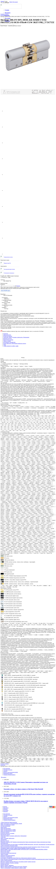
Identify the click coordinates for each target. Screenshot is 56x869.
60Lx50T (26, 521)
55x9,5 (2, 516)
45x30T (8, 490)
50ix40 (48, 499)
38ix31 (2, 469)
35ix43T (49, 454)
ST (46, 408)
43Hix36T (8, 484)
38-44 (27, 415)
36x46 (9, 463)
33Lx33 (45, 450)
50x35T (20, 502)
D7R (2, 381)
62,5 (11, 418)
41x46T (27, 479)
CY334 (47, 406)
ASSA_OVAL (45, 396)
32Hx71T (14, 449)
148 (30, 429)
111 (33, 426)
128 (42, 427)
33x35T (23, 452)
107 (8, 426)
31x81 (47, 445)
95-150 (53, 423)
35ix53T (28, 456)
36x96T (33, 464)
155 (40, 429)
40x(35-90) (3, 475)
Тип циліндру (4, 382)
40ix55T (39, 472)
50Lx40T (47, 501)
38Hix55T (45, 468)
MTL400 (24, 380)
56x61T (22, 517)
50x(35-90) (4, 502)
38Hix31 (39, 467)
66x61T (7, 534)
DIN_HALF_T (32, 395)
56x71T (37, 517)
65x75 (53, 531)
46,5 (3, 416)
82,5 (28, 422)
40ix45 (12, 472)
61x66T (27, 525)
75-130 (16, 421)
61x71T (37, 525)
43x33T (12, 486)
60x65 (27, 523)
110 (24, 426)
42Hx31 (20, 482)
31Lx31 (17, 439)
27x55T (42, 435)
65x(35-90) (31, 529)
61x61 (12, 525)
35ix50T (23, 456)
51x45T (49, 505)
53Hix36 (14, 510)
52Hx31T (31, 508)
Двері (4, 344)
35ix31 (12, 454)
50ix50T (14, 501)
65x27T (38, 529)
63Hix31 (31, 528)
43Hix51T (39, 484)
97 (5, 425)
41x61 (9, 480)
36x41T (4, 463)
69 (4, 419)
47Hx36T (44, 495)
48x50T (12, 499)
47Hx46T (14, 497)
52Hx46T (14, 509)
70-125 (14, 419)
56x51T (2, 517)
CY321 (11, 406)
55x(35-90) (13, 513)
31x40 (43, 441)
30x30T (17, 438)
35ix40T (43, 454)
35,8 (20, 415)
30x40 (32, 438)
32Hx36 (43, 446)
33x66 (8, 453)
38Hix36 (51, 467)
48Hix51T (49, 498)
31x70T (8, 445)
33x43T (48, 452)
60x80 (3, 524)
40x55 (9, 476)
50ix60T (31, 501)
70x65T (29, 536)
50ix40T (53, 499)
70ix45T (33, 535)
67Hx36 (24, 534)
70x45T (7, 536)
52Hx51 (20, 509)
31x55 (48, 442)
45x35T (19, 490)
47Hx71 (8, 498)
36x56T (34, 463)
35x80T (32, 460)
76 (20, 421)
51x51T (17, 506)
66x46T (45, 532)
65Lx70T (25, 529)
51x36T (39, 505)
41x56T (52, 479)
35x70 (12, 460)
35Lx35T (3, 457)
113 (40, 426)
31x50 (28, 442)
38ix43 (17, 469)
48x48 (7, 499)
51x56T (27, 506)
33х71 (42, 453)
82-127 (23, 422)
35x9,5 (41, 460)
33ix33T (41, 449)
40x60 (18, 476)
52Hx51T (26, 509)
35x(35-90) (20, 457)
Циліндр (16, 363)
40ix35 (44, 471)
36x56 (28, 463)
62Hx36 (8, 527)
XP (10, 402)
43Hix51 (33, 484)
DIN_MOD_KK (41, 395)
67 (49, 418)
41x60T (4, 480)
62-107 (2, 418)
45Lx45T (40, 488)
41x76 (44, 480)
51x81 (7, 508)
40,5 (39, 415)
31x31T (13, 441)
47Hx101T (20, 495)
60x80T (8, 524)
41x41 (12, 479)
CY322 (16, 406)
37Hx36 (2, 465)
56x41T (34, 516)
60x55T (13, 523)
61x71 (32, 525)
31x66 (48, 443)
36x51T (24, 463)
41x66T (29, 480)
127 (39, 427)
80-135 (3, 422)
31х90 (8, 446)
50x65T (17, 504)
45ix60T (12, 488)
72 (30, 419)
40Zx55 (23, 478)
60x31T (38, 521)
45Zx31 (7, 493)
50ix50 (9, 501)
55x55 (51, 513)
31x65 (38, 443)
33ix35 (46, 449)
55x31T (25, 513)
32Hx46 (14, 447)
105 (49, 425)
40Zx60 (28, 478)
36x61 (38, 463)
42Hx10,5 (14, 482)
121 (12, 427)
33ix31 (31, 449)
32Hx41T (8, 447)
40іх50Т (34, 478)
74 (1, 421)
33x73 (12, 453)
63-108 (18, 418)
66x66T (13, 534)
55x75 (37, 514)
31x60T (18, 443)
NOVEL (34, 381)
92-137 (39, 423)
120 (8, 427)
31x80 (37, 445)
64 (22, 418)
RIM (39, 396)
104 (46, 425)
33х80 (46, 453)
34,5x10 (2, 454)
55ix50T (44, 512)
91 (28, 423)
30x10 (7, 438)
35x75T (22, 460)
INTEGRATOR (17, 381)
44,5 (50, 415)
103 (42, 425)
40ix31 (28, 471)
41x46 (22, 479)
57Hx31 (2, 519)
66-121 (41, 418)
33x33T (18, 452)
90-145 (24, 423)
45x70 (31, 491)
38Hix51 (33, 468)
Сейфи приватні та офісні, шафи (10, 346)
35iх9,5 (45, 456)
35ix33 (22, 454)
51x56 (22, 506)
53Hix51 (33, 510)
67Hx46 (41, 534)
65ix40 (52, 528)
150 (33, 429)
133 (5, 429)
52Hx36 (36, 508)
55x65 (17, 514)
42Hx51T (20, 483)
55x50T (46, 513)
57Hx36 (14, 519)
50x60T (7, 504)
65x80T (14, 532)
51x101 (23, 505)
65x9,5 (18, 532)
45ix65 (17, 488)
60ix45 (53, 520)
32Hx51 (25, 447)
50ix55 (19, 501)
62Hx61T (13, 528)
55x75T (42, 514)
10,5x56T (12, 435)
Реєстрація (15, 2)
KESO (21, 366)
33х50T (37, 453)
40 (30, 415)
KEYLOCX (49, 380)
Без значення (5, 380)
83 (31, 422)
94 (46, 423)
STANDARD (52, 408)
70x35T (51, 535)
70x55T (18, 536)
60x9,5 (13, 524)
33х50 (32, 453)
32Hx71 (8, 449)
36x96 (28, 464)
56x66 (27, 517)
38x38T (47, 469)
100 (15, 425)
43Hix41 (15, 484)
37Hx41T (20, 465)
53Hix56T (38, 510)
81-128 (11, 422)
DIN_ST (16, 395)
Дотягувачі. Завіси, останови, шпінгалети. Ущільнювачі (16, 337)
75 (7, 421)
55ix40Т (23, 512)
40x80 (9, 478)
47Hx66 (49, 497)
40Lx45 (30, 473)
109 (21, 426)
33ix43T (19, 450)
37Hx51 (37, 465)
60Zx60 (18, 524)
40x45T (44, 475)
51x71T (2, 508)
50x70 (21, 504)
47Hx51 (20, 497)
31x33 (18, 441)
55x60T (12, 514)
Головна (7, 10)
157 (44, 429)
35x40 (51, 457)
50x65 (12, 504)
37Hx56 (49, 465)
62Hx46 (31, 527)
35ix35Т (33, 454)
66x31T (29, 532)
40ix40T (7, 472)
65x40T (2, 531)
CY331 (32, 406)
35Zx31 (51, 460)
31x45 (9, 442)
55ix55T (2, 513)
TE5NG (48, 381)
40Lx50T (42, 473)
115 (44, 426)
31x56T (8, 443)
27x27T (22, 435)
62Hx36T (14, 527)
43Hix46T (27, 484)
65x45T (13, 531)
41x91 (3, 482)
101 (24, 425)
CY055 (14, 408)
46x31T (23, 493)
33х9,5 (51, 453)
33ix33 (36, 449)
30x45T (47, 438)
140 (12, 429)
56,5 (35, 416)
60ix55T (20, 521)
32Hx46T (20, 447)
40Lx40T (25, 473)
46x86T (4, 495)
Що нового (7, 12)
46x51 (53, 493)
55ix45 (28, 512)
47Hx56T (37, 497)
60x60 (18, 523)
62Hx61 (8, 528)
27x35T (32, 435)
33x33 (13, 452)
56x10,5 (12, 516)
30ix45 (46, 437)
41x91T (8, 482)
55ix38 (18, 512)
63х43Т (42, 528)
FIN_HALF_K (33, 396)
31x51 (38, 442)
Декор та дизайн (7, 341)
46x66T (34, 494)
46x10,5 (12, 493)
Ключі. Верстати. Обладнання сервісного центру (14, 343)
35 (16, 415)
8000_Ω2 (36, 380)
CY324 (27, 406)
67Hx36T (29, 534)
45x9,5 (2, 493)
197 (21, 430)
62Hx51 (43, 527)
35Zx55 (7, 461)
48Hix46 (31, 498)
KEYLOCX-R (41, 381)
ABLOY (16, 366)
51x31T (29, 505)
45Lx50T (46, 488)
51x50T (7, 506)
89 (9, 423)
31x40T (48, 441)
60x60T (23, 523)
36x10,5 (23, 461)
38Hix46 (21, 468)
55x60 (7, 514)
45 (53, 415)
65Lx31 (14, 529)
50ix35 (37, 499)
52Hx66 (2, 510)
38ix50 (22, 469)
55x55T (2, 514)
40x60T (24, 476)
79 (47, 421)
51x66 (42, 506)
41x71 (34, 480)
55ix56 (7, 513)
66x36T (35, 532)
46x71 (38, 494)
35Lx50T (14, 457)
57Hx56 (8, 520)
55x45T (41, 513)
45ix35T (2, 487)
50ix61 (35, 501)
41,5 (43, 415)
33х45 (27, 453)
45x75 (41, 491)
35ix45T (7, 456)
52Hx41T (3, 509)
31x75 (22, 445)
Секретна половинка (7, 363)
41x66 (24, 480)
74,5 (4, 421)
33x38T (33, 452)
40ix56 (44, 472)
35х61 (18, 461)
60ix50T (14, 521)
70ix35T (28, 535)
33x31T (8, 452)
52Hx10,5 (19, 508)
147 (26, 429)
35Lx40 (8, 457)
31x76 (32, 445)
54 (24, 416)
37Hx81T (33, 467)
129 (46, 427)
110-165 (29, 426)
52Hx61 (43, 509)
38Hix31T (44, 467)
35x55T (37, 458)
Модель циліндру (5, 404)
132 (1, 429)
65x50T (18, 531)
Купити (18, 285)
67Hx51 (53, 534)
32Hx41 (2, 447)
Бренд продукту (4, 365)
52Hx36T (42, 508)
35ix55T (34, 456)
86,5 (49, 422)
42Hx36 (32, 482)
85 (37, 422)
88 (6, 423)
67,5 (53, 418)
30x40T (37, 438)
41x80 (48, 480)
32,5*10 (13, 446)
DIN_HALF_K (23, 395)
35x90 (46, 460)
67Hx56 (10, 535)
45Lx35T (29, 488)
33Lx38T (3, 452)
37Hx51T (43, 465)
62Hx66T (25, 528)
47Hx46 (8, 497)
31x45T (14, 442)
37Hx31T (50, 464)
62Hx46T (37, 527)
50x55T (51, 502)
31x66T (53, 443)
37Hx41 (14, 465)
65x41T (7, 531)
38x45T (53, 469)
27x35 (27, 435)
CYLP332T (26, 408)
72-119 (39, 419)
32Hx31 (31, 446)
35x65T (7, 460)
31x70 (3, 445)
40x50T (4, 476)
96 (2, 425)
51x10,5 (18, 505)
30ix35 (24, 437)
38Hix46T (27, 468)
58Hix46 (38, 520)
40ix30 (23, 471)
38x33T (37, 469)
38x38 (42, 469)
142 (15, 429)
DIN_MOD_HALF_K (6, 396)
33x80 (17, 453)
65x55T (23, 531)
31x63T (34, 443)
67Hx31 (18, 534)
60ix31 (43, 520)
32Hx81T (26, 449)
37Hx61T (9, 467)
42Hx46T (8, 483)
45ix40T (13, 487)
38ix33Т (12, 469)
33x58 (3, 453)
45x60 (7, 491)
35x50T (22, 458)
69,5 (7, 419)
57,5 (39, 416)
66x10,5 (24, 532)
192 (17, 430)
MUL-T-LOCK (5, 366)
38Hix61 (52, 468)
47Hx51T (26, 497)
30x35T (27, 438)
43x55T (22, 486)
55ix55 (49, 512)
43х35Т (32, 486)
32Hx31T (37, 446)
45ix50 (38, 487)
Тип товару (3, 362)
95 (49, 423)
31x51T (43, 442)
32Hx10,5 (25, 446)
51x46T (2, 506)
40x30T (13, 475)
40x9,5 (13, 478)
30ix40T (41, 437)
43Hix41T (20, 484)
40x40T (34, 475)
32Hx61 (49, 447)
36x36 (43, 461)
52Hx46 (8, 509)
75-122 (11, 421)
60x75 (47, 523)
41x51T (43, 479)
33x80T (22, 453)
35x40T (2, 458)
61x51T (2, 525)
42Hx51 (14, 483)
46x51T (4, 494)
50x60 (2, 504)
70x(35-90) (39, 535)
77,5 (41, 421)
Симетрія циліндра (5, 431)
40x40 (29, 475)
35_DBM (53, 406)
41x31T (50, 478)
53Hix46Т (26, 510)
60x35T (43, 521)
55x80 (47, 514)
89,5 (12, 423)
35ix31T (18, 454)
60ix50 (9, 521)
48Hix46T (37, 498)
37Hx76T (26, 467)
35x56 (41, 458)
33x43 (43, 452)
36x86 (23, 464)
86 (45, 422)
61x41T (45, 524)
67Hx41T (36, 534)
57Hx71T (32, 520)
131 (53, 427)
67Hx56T (16, 535)
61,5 (50, 416)
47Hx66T (3, 498)
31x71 (13, 445)
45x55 (49, 490)
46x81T (53, 494)
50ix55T (25, 501)
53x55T (7, 512)
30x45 (42, 438)
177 (6, 430)
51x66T (47, 506)
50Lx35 (41, 501)
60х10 (23, 524)
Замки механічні (7, 334)
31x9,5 (3, 446)
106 (5, 426)
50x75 (31, 504)
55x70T (32, 514)
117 (53, 426)
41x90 (53, 480)
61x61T (17, 525)
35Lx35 (50, 456)
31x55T (53, 442)
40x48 (49, 475)
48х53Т (23, 499)
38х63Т (13, 471)
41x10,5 (40, 478)
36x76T (13, 464)
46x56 (9, 494)
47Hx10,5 (14, 495)
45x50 (39, 490)
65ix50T (4, 529)
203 (24, 430)
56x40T (28, 516)
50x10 (10, 502)
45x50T (44, 490)
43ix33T (2, 486)
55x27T (19, 513)
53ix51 (49, 510)
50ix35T (43, 499)
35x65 (2, 460)
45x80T (51, 491)
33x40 (38, 452)
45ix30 (47, 486)
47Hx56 (31, 497)
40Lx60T (48, 473)
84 (34, 422)
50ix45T (4, 501)
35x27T (31, 457)
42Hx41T (49, 482)
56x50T (50, 516)
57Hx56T (14, 520)
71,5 (27, 419)
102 (33, 425)
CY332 (37, 406)
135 (8, 429)
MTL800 (12, 380)
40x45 (39, 475)
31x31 (8, 441)
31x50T (34, 442)
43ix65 (7, 486)
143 (19, 429)
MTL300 (42, 380)
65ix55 (9, 529)
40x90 (18, 478)
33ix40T (9, 450)
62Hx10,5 (43, 525)
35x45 (7, 458)
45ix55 (2, 488)
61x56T (7, 525)
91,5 (32, 423)
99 (11, 425)
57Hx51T (3, 520)
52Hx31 (25, 508)
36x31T (38, 461)
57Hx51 (49, 519)
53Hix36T (20, 510)
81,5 (16, 422)
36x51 (18, 463)
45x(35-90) (52, 488)
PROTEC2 (30, 380)
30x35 (22, 438)
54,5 (28, 416)
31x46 (18, 442)
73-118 (51, 419)
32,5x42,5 (19, 446)
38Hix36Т (3, 468)
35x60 (46, 458)
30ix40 (35, 437)
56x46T (44, 516)
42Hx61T (43, 483)
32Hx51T (31, 447)
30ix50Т (2, 438)
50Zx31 (2, 505)
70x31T (45, 535)
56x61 (17, 517)
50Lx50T (53, 501)
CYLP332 (20, 408)
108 (12, 426)
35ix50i (17, 456)
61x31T (34, 524)
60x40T (49, 521)
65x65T (39, 531)
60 (46, 416)
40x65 (33, 476)
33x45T (53, 452)
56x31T (18, 516)
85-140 (41, 422)
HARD (15, 402)
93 (43, 423)
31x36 (33, 441)
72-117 (34, 419)
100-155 (19, 425)
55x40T (35, 513)
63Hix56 (37, 528)
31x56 (3, 443)
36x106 (28, 461)
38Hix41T (15, 468)
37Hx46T (31, 465)
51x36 (34, 505)
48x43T (2, 499)
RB (11, 366)
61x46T (50, 524)
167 (54, 429)
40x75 (53, 476)
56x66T (32, 517)
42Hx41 (43, 482)
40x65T (38, 476)
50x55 (46, 502)
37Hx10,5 (39, 464)
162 (51, 429)
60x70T (43, 523)
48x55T (17, 499)
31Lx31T (23, 439)
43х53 (42, 486)
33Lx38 (51, 450)
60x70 (37, 523)
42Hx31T (26, 482)
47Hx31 (27, 495)
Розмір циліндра (4, 409)
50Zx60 (13, 505)
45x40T (24, 490)
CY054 (9, 408)
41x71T (39, 480)
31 (10, 415)
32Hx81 (20, 449)
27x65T (52, 435)
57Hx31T (8, 519)
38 (23, 415)
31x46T (24, 442)
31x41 (53, 441)
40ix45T (18, 472)
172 (3, 430)
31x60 (13, 443)
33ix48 (29, 450)
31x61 (23, 443)
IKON (31, 366)
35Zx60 (13, 461)
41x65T (19, 480)
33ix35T (52, 449)
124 (28, 427)
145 (22, 429)
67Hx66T (22, 535)
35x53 (27, 458)
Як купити (7, 18)
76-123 (24, 421)
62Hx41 (20, 527)
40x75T (4, 478)
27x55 (37, 435)
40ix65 (2, 473)
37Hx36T (8, 465)
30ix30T (20, 437)
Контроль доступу (7, 338)
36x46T (14, 463)
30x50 (52, 438)
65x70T (49, 531)
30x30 (12, 438)
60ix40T (48, 520)
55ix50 (39, 512)
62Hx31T (3, 527)
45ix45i (23, 487)
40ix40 (49, 471)
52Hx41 (48, 508)
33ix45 (24, 450)
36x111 (33, 461)
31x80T (42, 445)
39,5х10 (18, 471)
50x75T (37, 504)
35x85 (37, 460)
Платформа (3, 367)
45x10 (3, 490)
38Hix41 (9, 468)
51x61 (32, 506)
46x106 (18, 493)
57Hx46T (43, 519)
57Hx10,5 (48, 517)
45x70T (37, 491)
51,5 (18, 416)
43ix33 (49, 484)
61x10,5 (29, 524)
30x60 (7, 439)
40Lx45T (36, 473)
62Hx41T (26, 527)
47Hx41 (50, 495)
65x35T (48, 529)
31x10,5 (52, 439)
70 (10, 419)
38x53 (3, 471)
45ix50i (43, 487)
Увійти (10, 2)
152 (37, 429)
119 (5, 427)
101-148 (28, 425)
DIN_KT (10, 395)
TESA (26, 366)
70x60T (23, 536)
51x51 (12, 506)
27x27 (17, 435)
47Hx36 (38, 495)
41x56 (47, 479)
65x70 (43, 531)
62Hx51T (49, 527)
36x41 (53, 461)
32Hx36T (49, 446)
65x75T (4, 532)
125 (31, 427)
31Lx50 (34, 439)
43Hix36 (2, 484)
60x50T (7, 523)
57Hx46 (37, 519)
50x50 (36, 502)
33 (13, 415)
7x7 (23, 381)
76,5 (29, 421)
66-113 (36, 418)
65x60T (29, 531)
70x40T (2, 536)
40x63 (28, 476)
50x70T (27, 504)
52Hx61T (49, 509)
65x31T (43, 529)
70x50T (13, 536)
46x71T (43, 494)
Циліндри (5, 333)
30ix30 (14, 437)
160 (47, 429)
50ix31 (32, 499)
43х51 (37, 486)
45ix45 (18, 487)
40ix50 (23, 472)
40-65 (34, 415)
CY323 (21, 406)
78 (44, 421)
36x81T (18, 464)
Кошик (2, 1)
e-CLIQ (6, 381)
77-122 (36, 421)
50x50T (41, 502)
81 (7, 422)
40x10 (8, 475)
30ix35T (30, 437)
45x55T (2, 491)
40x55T (14, 476)
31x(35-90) (46, 439)
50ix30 (28, 499)
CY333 (42, 406)
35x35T (46, 457)
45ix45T (28, 487)
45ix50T (49, 487)
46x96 (9, 495)
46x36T (28, 493)
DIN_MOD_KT (50, 395)
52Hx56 (31, 509)
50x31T (15, 502)
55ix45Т (34, 512)
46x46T (43, 493)
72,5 (44, 419)
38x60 (8, 471)
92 (35, 423)
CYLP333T (33, 408)
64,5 (26, 418)
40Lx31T (7, 473)
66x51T (51, 532)
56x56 (7, 517)
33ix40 (3, 450)
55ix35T (13, 512)
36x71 (3, 464)
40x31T (19, 475)
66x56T (2, 534)
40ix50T (28, 472)
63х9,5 (47, 528)
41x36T (2, 479)
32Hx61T (3, 449)
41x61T (14, 480)
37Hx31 (45, 464)
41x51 (37, 479)
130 (49, 427)
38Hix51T (39, 468)
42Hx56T (31, 483)
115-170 (48, 426)
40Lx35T (13, 473)
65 (29, 418)
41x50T (33, 479)
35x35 (41, 457)
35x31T (36, 457)
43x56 (27, 486)
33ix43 (14, 450)
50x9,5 (51, 504)
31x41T (4, 442)
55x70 (27, 514)
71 (18, 419)
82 (19, 422)
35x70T (17, 460)
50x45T (31, 502)
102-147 (38, 425)
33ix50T (35, 450)
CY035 (3, 408)
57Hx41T (31, 519)
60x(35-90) (32, 521)
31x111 (3, 441)
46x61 (18, 494)
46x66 (28, 494)
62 (53, 416)
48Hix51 (43, 498)
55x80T (52, 514)
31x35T (28, 441)
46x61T (24, 494)
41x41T (17, 479)
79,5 (51, 421)
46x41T (34, 493)
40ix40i (2, 472)
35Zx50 (2, 461)
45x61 (17, 491)
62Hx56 (2, 528)
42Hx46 (2, 483)
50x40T (26, 502)
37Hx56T (3, 467)
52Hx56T (37, 509)
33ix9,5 (40, 450)
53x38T (2, 512)
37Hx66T (20, 467)
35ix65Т (40, 456)
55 (31, 416)
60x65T (33, 523)
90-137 (19, 423)
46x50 (48, 493)
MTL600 (18, 380)
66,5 (46, 418)
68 (1, 419)
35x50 (17, 458)
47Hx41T (3, 497)
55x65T (22, 514)
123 (24, 427)
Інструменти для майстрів (9, 342)
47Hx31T (33, 495)
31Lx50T (40, 439)
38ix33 (6, 469)
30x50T (2, 439)
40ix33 (39, 471)
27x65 (47, 435)
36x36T (48, 461)
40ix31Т (34, 471)
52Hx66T (8, 510)
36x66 (48, 463)
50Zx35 (7, 505)
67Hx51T (4, 535)
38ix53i (32, 469)
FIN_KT (26, 396)
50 (14, 416)
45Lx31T (23, 488)
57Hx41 (25, 519)
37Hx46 (25, 465)
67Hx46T (47, 534)
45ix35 (52, 486)
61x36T (39, 524)
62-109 (7, 418)
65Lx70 (19, 529)
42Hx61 (37, 483)
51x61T (37, 506)
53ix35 (44, 510)
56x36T (23, 516)
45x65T (27, 491)
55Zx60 (7, 516)
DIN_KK (4, 395)
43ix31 (44, 484)
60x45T (2, 523)
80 (54, 421)
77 (32, 421)
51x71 (52, 506)
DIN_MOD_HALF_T (17, 396)
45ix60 (6, 488)
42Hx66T (49, 483)
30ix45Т (51, 437)
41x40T (7, 479)
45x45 (29, 490)
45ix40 (7, 487)
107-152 (16, 426)
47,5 (7, 416)
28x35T (4, 437)
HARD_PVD (21, 402)
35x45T (12, 458)
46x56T (14, 494)
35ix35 (27, 454)
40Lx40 (19, 473)
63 (14, 418)
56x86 (42, 517)
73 (47, 419)
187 (13, 430)
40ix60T (49, 472)
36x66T (53, 463)
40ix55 (33, 472)
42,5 (46, 415)
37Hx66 (14, 467)
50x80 (41, 504)
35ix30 (7, 454)
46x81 (48, 494)
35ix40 (38, 454)
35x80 (27, 460)
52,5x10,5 (13, 508)
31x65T (43, 443)
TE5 (11, 381)
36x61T (43, 463)
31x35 (23, 441)
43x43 (17, 486)
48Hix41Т (25, 498)
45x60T (12, 491)
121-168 (16, 427)
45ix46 (33, 487)
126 (35, 427)
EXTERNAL (41, 408)
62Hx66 (19, 528)
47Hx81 (19, 498)
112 (37, 426)
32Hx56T (43, 447)
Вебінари (7, 15)
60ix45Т (4, 521)
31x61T (28, 443)
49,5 (11, 416)
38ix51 (27, 469)
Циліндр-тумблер (24, 363)
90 (15, 423)
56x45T (39, 516)
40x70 (43, 476)
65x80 (9, 532)
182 (10, 430)
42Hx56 (25, 483)
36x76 (8, 464)
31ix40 (12, 439)
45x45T (34, 490)
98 (8, 425)
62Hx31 (49, 525)
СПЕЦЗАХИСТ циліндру (7, 397)
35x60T (51, 458)
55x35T (30, 513)
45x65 (21, 491)
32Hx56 (37, 447)
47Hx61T (44, 497)
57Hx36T (20, 519)
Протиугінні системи (8, 339)
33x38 (28, 452)
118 (1, 427)
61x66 (22, 525)
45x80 (46, 491)
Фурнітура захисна (7, 336)
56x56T (12, 517)
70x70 (34, 536)
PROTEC (28, 381)
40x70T (48, 476)
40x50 (54, 475)
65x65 (34, 531)
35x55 (31, 458)
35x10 (26, 457)
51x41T (44, 505)
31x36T (38, 441)
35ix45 (2, 456)
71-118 (22, 419)
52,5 (21, 416)
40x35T (24, 475)
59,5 (43, 416)
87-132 (2, 423)
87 (52, 422)
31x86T (52, 445)
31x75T (28, 445)
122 (21, 427)
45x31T (14, 490)
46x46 (38, 493)
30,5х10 (9, 437)
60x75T (52, 523)
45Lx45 (34, 488)
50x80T (46, 504)
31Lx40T (29, 439)
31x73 (18, 445)
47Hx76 (14, 498)
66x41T (40, 532)
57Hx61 (20, 520)
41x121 (45, 478)
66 (32, 418)
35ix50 (12, 456)
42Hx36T (38, 482)
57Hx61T (26, 520)
